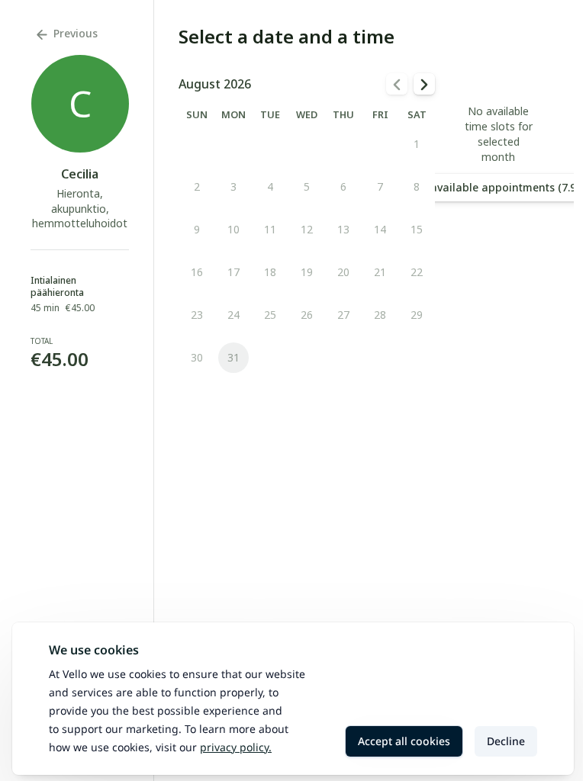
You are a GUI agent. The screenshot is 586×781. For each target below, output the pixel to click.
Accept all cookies (404, 741)
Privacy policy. (236, 747)
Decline (506, 741)
